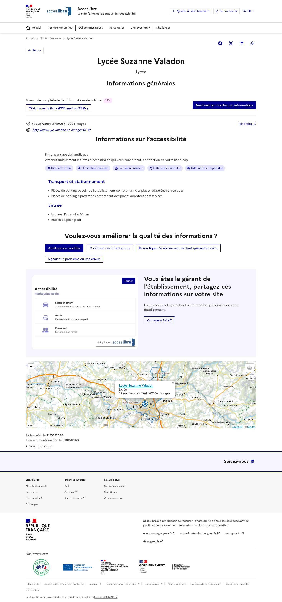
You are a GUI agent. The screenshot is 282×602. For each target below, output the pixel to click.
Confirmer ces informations (110, 248)
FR (249, 11)
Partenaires (117, 28)
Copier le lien (252, 43)
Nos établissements (50, 38)
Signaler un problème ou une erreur (74, 259)
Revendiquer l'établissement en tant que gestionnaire (178, 248)
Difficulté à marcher (95, 168)
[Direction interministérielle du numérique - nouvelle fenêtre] (166, 567)
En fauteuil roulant (131, 168)
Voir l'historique (40, 446)
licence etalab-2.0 (104, 597)
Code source (152, 584)
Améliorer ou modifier (64, 248)
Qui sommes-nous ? (90, 28)
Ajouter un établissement (193, 11)
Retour (36, 50)
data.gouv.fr (151, 542)
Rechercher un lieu (60, 28)
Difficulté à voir (61, 168)
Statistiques (110, 492)
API (67, 486)
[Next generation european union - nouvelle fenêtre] (78, 567)
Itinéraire (245, 123)
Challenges (163, 28)
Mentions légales (177, 584)
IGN (249, 426)
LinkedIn (252, 461)
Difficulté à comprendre (207, 168)
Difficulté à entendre (167, 168)
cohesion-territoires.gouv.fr (198, 534)
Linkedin (241, 43)
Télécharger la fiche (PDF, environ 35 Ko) (58, 108)
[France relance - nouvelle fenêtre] (41, 567)
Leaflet (235, 426)
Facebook (220, 43)
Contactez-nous (113, 498)
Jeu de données (73, 498)
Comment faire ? (159, 320)
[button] (173, 383)
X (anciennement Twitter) (231, 43)
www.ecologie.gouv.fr (157, 534)
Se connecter (228, 11)
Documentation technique (121, 584)
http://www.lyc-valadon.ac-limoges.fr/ (59, 130)
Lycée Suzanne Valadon (136, 385)
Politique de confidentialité (206, 584)
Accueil (37, 28)
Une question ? (140, 28)
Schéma (69, 492)
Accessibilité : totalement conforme (64, 584)
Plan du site (33, 584)
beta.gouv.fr (233, 534)
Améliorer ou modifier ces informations (224, 105)
